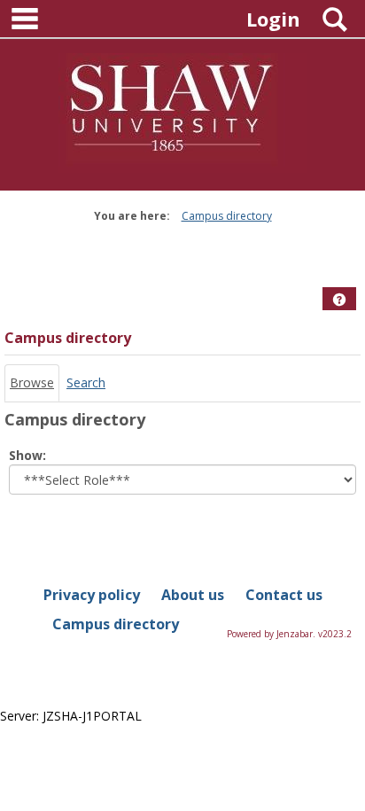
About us (192, 594)
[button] (339, 299)
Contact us (283, 594)
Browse (32, 382)
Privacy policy (91, 594)
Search (85, 382)
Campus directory (227, 215)
